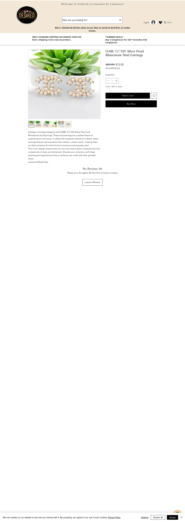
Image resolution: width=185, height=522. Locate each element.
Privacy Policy (114, 517)
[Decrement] (108, 80)
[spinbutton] (112, 80)
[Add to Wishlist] (154, 96)
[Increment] (117, 80)
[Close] (181, 517)
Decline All (158, 517)
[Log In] (153, 22)
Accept (172, 517)
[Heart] (160, 22)
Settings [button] (144, 517)
